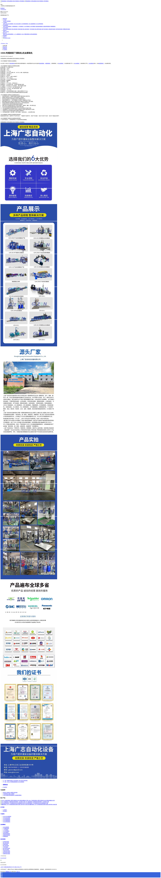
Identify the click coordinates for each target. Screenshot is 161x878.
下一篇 (13, 781)
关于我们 (3, 807)
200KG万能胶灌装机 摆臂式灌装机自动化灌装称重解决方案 (41, 800)
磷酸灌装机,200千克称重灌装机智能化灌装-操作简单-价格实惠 (43, 804)
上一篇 (15, 780)
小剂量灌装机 (6, 828)
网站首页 (5, 18)
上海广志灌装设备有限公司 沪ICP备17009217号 (11, 867)
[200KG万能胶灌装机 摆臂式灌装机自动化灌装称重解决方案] (14, 800)
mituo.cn (18, 871)
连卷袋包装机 (6, 841)
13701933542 (3, 9)
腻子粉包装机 (6, 849)
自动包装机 (3, 839)
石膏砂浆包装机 (6, 851)
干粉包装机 (5, 847)
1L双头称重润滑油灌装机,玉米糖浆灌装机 (12, 795)
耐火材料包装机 (6, 848)
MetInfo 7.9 (8, 871)
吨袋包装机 (5, 844)
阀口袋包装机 (6, 843)
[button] (3, 43)
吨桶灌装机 (5, 836)
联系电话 (3, 8)
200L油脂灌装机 (6, 820)
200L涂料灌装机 (6, 821)
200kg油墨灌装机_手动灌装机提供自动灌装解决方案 (36, 803)
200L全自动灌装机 (7, 816)
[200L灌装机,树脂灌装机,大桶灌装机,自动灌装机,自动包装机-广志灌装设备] (80, 1)
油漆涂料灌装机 (6, 835)
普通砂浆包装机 (6, 853)
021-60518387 (3, 858)
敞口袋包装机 (6, 845)
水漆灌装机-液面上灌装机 (8, 793)
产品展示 (3, 813)
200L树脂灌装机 (6, 819)
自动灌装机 (60, 63)
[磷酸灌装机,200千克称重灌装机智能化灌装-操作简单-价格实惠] (15, 804)
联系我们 (5, 811)
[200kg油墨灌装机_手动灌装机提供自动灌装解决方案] (13, 803)
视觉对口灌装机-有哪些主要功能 (10, 792)
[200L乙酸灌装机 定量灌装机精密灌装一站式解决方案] (13, 801)
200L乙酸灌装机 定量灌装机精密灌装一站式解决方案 (37, 801)
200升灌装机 (6, 832)
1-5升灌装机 (5, 829)
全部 (4, 23)
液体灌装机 (12, 63)
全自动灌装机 (6, 827)
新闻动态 (5, 48)
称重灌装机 (47, 63)
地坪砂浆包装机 (6, 852)
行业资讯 (5, 49)
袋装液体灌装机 (6, 833)
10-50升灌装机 (6, 831)
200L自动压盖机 (6, 817)
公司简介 (5, 809)
